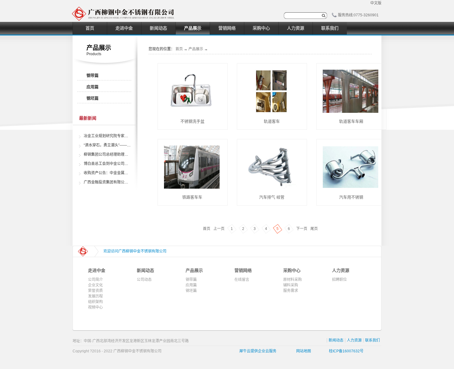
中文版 (375, 3)
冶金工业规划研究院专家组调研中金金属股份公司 (124, 136)
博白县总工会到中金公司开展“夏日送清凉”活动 (122, 164)
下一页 (301, 229)
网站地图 (302, 351)
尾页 (314, 229)
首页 (90, 28)
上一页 (219, 229)
